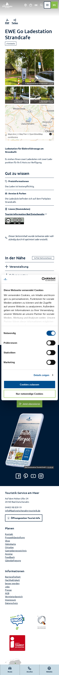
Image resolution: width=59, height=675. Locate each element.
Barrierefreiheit (13, 576)
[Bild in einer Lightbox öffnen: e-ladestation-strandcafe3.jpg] (17, 95)
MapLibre (12, 134)
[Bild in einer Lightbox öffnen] (29, 440)
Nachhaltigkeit (12, 580)
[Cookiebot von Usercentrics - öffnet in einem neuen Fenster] (42, 279)
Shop (7, 540)
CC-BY (51, 83)
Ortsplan (9, 547)
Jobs (7, 586)
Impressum (10, 599)
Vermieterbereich (14, 596)
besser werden (12, 583)
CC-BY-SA (50, 467)
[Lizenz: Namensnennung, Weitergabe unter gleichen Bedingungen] (14, 223)
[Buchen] (54, 5)
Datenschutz (11, 603)
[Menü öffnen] (47, 5)
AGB (7, 593)
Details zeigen (41, 375)
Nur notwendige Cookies (29, 393)
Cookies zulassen (29, 384)
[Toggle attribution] (50, 134)
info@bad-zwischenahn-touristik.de (22, 510)
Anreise (9, 553)
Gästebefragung (13, 560)
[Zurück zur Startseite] (7, 5)
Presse (8, 589)
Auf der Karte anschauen (43, 258)
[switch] (50, 342)
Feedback (10, 557)
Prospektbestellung (15, 537)
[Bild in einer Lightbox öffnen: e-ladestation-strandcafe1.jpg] (29, 67)
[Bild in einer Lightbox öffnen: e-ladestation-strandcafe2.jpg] (42, 95)
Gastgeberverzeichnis (16, 550)
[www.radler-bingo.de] (17, 622)
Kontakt (9, 534)
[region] (29, 123)
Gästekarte (10, 544)
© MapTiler (22, 134)
